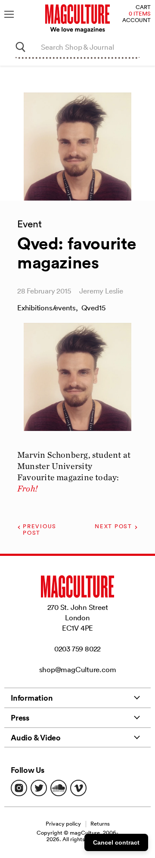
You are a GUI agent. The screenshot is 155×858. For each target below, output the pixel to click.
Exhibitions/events (46, 307)
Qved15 (93, 307)
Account (136, 20)
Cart (143, 7)
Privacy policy (63, 823)
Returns (100, 823)
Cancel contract (116, 842)
